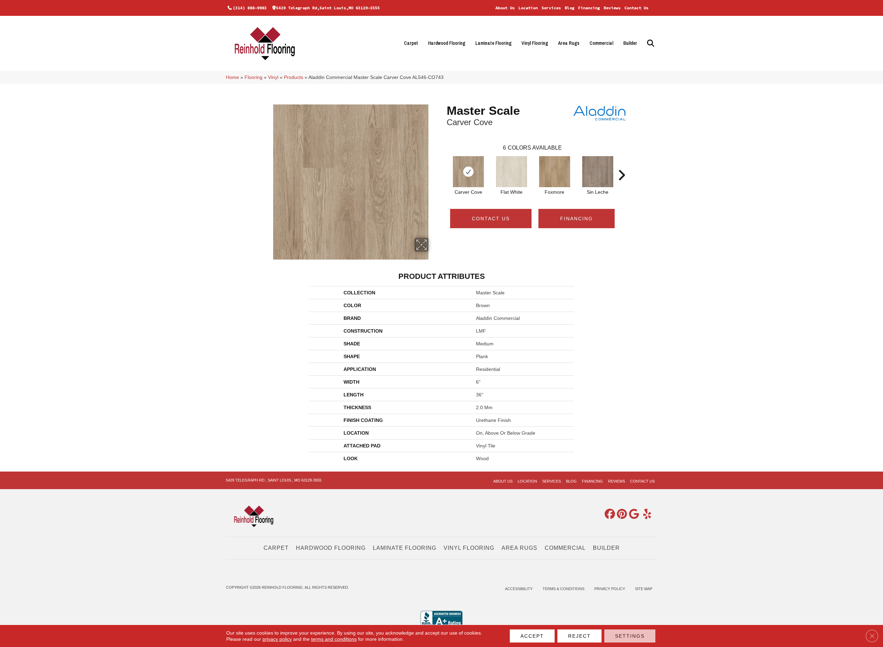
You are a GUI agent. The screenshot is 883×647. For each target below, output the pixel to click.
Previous (443, 164)
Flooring (253, 77)
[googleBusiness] (632, 514)
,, (328, 7)
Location (528, 7)
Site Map (643, 589)
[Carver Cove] (468, 171)
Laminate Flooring (493, 43)
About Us (505, 7)
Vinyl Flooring (535, 43)
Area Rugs (568, 43)
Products (293, 77)
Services (551, 7)
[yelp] (644, 514)
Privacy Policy (609, 589)
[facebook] (608, 514)
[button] (649, 43)
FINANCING (576, 218)
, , (273, 480)
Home (232, 77)
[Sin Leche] (598, 171)
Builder (630, 43)
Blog (569, 7)
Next (621, 164)
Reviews (612, 7)
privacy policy (277, 639)
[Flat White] (511, 171)
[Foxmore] (554, 171)
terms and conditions (334, 639)
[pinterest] (620, 514)
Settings (630, 636)
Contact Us (636, 7)
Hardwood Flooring (446, 43)
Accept (532, 636)
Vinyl (273, 77)
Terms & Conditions (563, 589)
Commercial (601, 43)
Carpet (411, 43)
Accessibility (519, 589)
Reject (579, 636)
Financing (589, 7)
